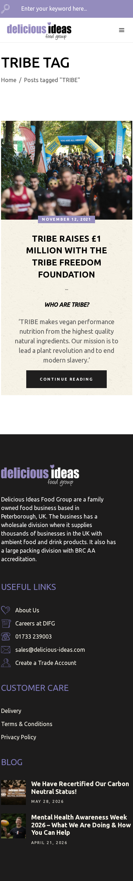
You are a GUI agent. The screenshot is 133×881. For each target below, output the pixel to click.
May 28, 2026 (47, 801)
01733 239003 (33, 636)
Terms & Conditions (26, 724)
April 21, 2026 (49, 842)
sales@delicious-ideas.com (50, 649)
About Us (27, 610)
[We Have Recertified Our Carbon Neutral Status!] (13, 792)
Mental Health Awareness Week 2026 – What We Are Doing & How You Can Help (81, 824)
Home (8, 80)
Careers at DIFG (35, 623)
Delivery (11, 711)
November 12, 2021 (66, 219)
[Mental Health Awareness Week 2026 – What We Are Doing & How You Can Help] (13, 825)
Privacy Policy (18, 737)
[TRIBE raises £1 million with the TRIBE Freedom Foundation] (66, 170)
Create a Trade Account (45, 663)
